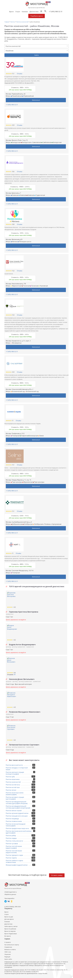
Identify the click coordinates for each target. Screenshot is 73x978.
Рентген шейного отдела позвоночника (14, 861)
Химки (41, 436)
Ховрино (24, 436)
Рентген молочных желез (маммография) (14, 793)
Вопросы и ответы (10, 949)
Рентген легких (11, 790)
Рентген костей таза (13, 787)
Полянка (47, 524)
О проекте (7, 942)
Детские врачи (9, 919)
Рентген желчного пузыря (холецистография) (15, 773)
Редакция (7, 957)
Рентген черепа (11, 858)
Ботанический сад (18, 391)
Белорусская (16, 142)
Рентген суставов (12, 844)
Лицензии (7, 954)
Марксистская (17, 286)
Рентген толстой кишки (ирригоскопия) (14, 851)
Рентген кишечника (12, 779)
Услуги (6, 914)
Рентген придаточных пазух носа (17, 828)
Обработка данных (10, 894)
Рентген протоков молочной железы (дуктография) (18, 832)
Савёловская (46, 142)
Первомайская (28, 96)
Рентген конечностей (13, 782)
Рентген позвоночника (14, 821)
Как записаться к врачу (11, 945)
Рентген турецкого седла (14, 855)
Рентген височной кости (14, 765)
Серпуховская (56, 524)
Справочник (8, 947)
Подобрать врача (36, 16)
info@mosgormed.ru (10, 892)
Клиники (7, 921)
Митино (14, 242)
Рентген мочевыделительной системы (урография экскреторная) (18, 807)
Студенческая (40, 195)
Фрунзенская (28, 482)
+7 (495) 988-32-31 (55, 11)
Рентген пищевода (12, 819)
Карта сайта (8, 959)
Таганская (26, 286)
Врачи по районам (10, 929)
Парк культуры (17, 482)
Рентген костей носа (13, 785)
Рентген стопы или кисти (14, 841)
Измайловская (17, 96)
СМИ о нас (7, 952)
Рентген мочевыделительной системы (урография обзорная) (17, 802)
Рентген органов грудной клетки (17, 813)
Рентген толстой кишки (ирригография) (14, 847)
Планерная (16, 436)
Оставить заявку (56, 875)
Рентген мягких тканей (14, 811)
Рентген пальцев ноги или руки (17, 816)
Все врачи (7, 936)
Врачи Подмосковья (10, 933)
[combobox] (36, 46)
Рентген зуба (10, 777)
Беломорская (33, 436)
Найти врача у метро (10, 926)
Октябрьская (28, 524)
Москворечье (16, 343)
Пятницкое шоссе (25, 242)
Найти (36, 55)
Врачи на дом (8, 917)
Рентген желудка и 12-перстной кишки (17, 769)
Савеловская (36, 142)
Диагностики (34, 12)
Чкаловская (43, 286)
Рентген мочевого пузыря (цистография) (15, 798)
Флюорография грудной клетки (17, 865)
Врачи (6, 912)
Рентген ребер (11, 836)
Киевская (15, 195)
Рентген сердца (11, 838)
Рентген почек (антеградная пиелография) (15, 825)
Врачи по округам (9, 931)
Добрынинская (17, 524)
